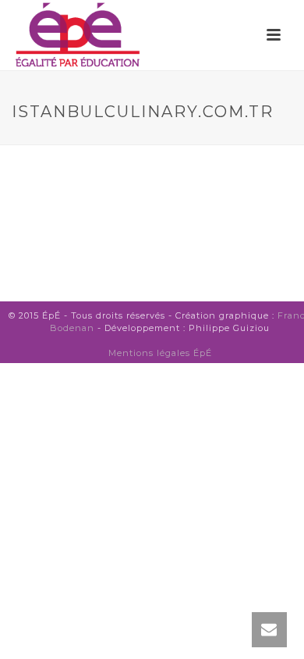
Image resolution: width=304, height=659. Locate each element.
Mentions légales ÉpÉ (160, 352)
